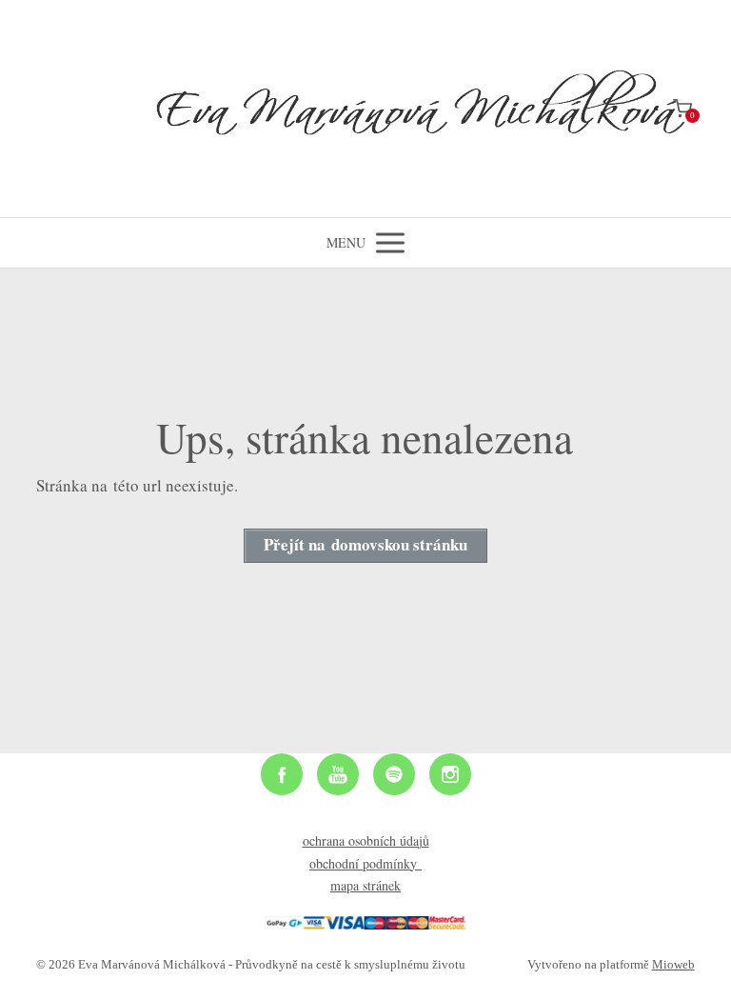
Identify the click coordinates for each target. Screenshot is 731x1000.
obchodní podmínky (365, 863)
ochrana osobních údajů (366, 840)
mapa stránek (365, 885)
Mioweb (673, 964)
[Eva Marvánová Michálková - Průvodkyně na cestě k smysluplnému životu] (365, 108)
